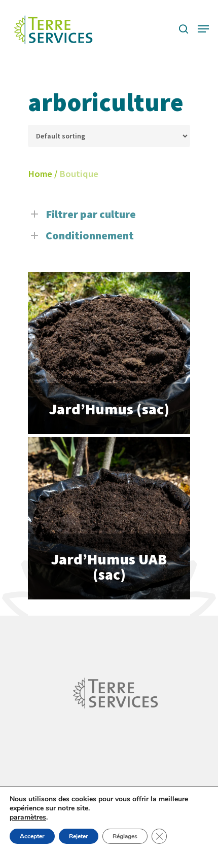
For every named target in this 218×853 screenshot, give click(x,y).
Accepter (32, 836)
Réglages (125, 836)
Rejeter (78, 836)
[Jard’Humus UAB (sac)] (109, 518)
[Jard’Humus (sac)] (109, 353)
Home (40, 174)
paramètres (28, 817)
